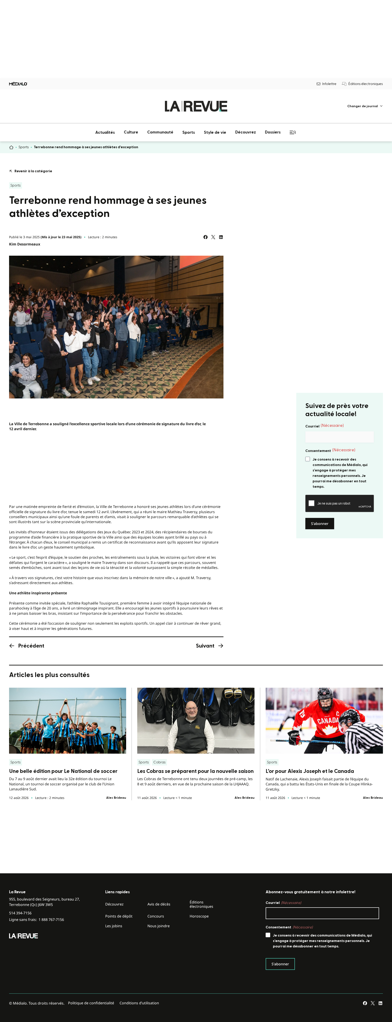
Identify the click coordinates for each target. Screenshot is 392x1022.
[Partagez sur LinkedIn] (220, 237)
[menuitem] (365, 106)
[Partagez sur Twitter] (213, 237)
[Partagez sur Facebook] (205, 237)
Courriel (324, 426)
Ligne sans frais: (36, 920)
